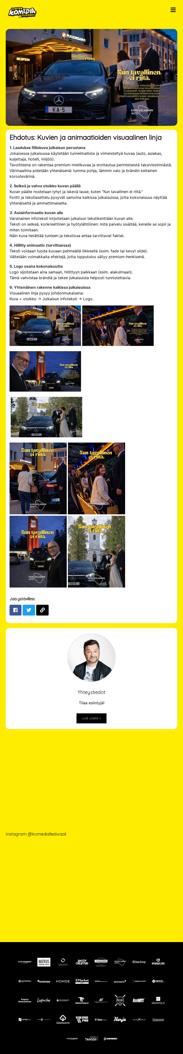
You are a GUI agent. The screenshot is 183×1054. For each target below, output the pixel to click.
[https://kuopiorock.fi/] (110, 1038)
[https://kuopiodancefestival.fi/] (91, 1038)
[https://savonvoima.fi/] (139, 1019)
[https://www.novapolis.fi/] (158, 1000)
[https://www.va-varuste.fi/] (44, 1019)
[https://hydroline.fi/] (158, 962)
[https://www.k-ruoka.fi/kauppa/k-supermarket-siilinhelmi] (158, 1019)
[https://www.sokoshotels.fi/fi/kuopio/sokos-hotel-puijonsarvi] (63, 1000)
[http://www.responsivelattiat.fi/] (120, 981)
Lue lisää (91, 718)
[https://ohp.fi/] (63, 962)
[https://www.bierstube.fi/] (120, 1000)
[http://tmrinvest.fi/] (101, 1000)
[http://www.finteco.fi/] (158, 981)
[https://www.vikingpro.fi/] (82, 1019)
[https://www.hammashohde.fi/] (63, 981)
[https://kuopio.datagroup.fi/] (139, 962)
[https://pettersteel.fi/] (24, 1019)
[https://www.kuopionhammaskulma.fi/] (24, 1000)
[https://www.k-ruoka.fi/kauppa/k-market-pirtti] (82, 981)
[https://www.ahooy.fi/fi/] (82, 962)
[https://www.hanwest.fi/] (139, 1000)
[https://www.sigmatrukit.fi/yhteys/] (139, 981)
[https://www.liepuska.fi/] (44, 1000)
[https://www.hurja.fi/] (120, 1019)
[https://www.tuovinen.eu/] (101, 962)
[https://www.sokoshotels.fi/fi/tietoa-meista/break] (101, 1019)
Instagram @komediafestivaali (36, 834)
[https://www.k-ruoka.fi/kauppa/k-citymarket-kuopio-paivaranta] (24, 962)
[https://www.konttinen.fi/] (44, 981)
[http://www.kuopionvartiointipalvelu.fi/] (101, 981)
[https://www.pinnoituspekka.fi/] (82, 1000)
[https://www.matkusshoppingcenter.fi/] (44, 962)
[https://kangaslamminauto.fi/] (120, 962)
